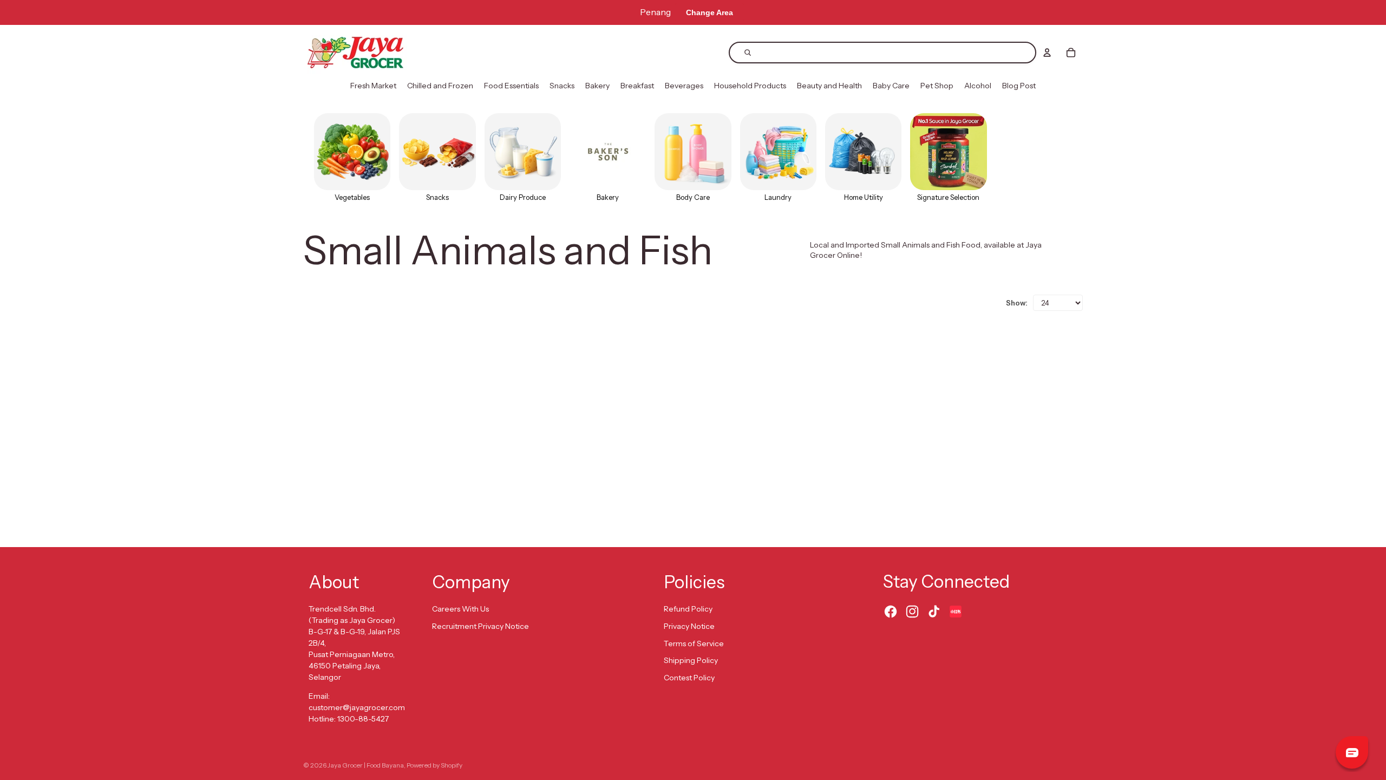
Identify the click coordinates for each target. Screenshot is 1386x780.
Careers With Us (460, 609)
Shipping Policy (691, 660)
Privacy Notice (689, 626)
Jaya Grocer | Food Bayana (366, 765)
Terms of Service (694, 643)
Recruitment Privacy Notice (480, 626)
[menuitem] (373, 86)
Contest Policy (689, 677)
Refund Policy (688, 609)
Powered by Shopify (434, 765)
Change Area (709, 12)
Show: (1017, 302)
